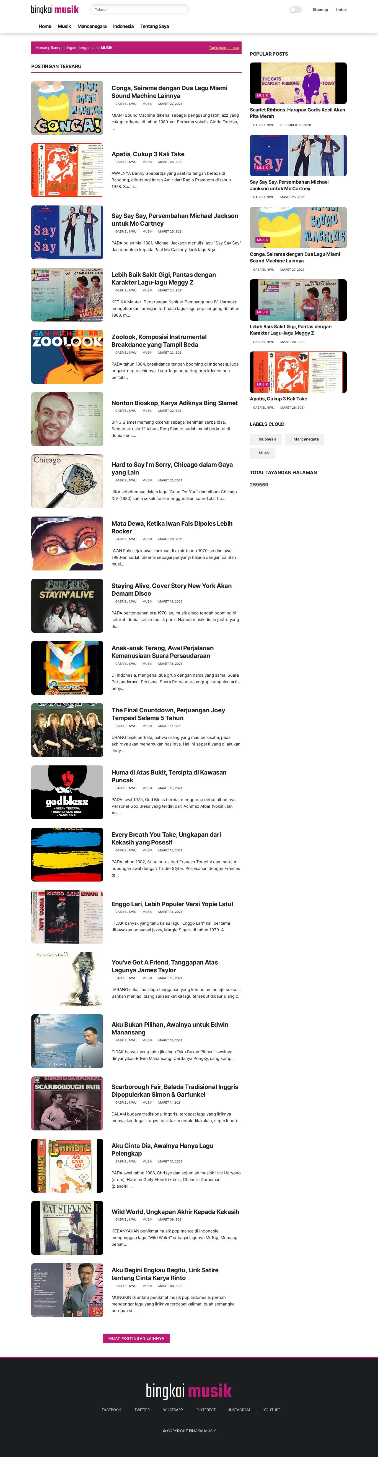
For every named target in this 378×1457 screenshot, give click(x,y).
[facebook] (299, 26)
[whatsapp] (317, 26)
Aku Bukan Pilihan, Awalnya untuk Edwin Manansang (170, 1028)
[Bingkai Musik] (55, 12)
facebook (111, 1410)
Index (341, 9)
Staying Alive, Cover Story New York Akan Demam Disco (172, 589)
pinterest (206, 1410)
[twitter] (308, 26)
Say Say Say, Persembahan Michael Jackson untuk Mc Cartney (175, 219)
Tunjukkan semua (224, 47)
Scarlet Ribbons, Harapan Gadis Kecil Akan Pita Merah (297, 113)
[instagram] (334, 26)
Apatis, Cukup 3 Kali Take (148, 154)
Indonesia (123, 26)
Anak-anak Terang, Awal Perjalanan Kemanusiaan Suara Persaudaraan (163, 652)
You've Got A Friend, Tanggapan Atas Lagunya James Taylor (165, 966)
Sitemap (320, 9)
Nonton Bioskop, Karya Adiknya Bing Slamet (175, 402)
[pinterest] (326, 26)
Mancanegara (92, 26)
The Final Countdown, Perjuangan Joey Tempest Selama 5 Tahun (168, 714)
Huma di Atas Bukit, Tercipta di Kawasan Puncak (169, 776)
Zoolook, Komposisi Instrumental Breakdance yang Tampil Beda (159, 340)
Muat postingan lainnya (136, 1338)
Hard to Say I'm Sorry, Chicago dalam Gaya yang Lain (172, 468)
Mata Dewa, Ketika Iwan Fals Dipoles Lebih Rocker (172, 527)
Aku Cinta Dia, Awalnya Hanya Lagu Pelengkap (162, 1149)
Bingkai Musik (202, 1431)
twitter (142, 1410)
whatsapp (173, 1410)
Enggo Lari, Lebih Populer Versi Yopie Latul (172, 904)
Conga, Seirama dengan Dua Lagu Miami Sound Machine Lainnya (169, 92)
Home (45, 26)
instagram (239, 1410)
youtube (272, 1410)
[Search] (183, 9)
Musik (64, 26)
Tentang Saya (154, 26)
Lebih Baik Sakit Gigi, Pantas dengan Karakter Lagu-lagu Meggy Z (164, 278)
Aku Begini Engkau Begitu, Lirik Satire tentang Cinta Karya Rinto (165, 1274)
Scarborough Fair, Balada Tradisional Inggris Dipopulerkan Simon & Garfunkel (175, 1090)
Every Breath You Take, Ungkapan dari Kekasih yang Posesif (166, 838)
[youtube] (343, 26)
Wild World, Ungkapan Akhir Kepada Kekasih (175, 1211)
